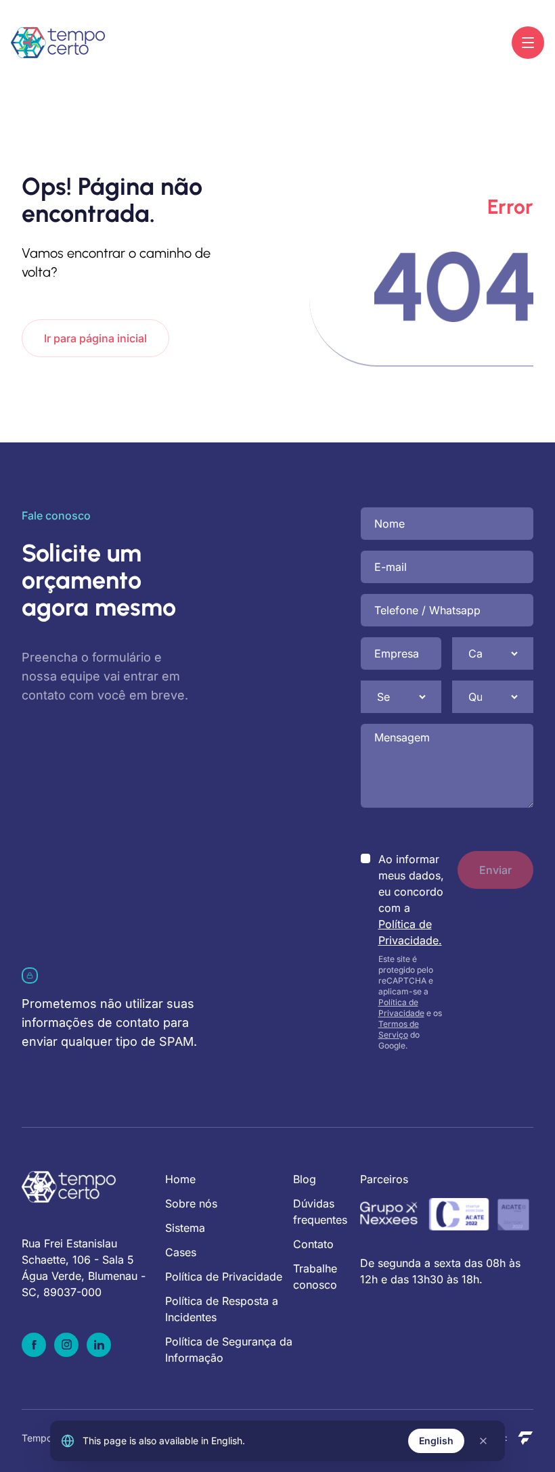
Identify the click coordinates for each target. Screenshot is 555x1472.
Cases (180, 1252)
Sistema (185, 1228)
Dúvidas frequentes (320, 1211)
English (436, 1440)
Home (180, 1179)
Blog (304, 1179)
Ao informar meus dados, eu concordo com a (411, 899)
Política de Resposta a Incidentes (221, 1309)
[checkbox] (365, 858)
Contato (313, 1244)
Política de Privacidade (401, 1007)
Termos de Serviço (398, 1029)
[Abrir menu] (528, 42)
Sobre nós (191, 1203)
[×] (483, 1441)
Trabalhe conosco (315, 1276)
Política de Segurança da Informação (228, 1349)
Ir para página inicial (95, 338)
